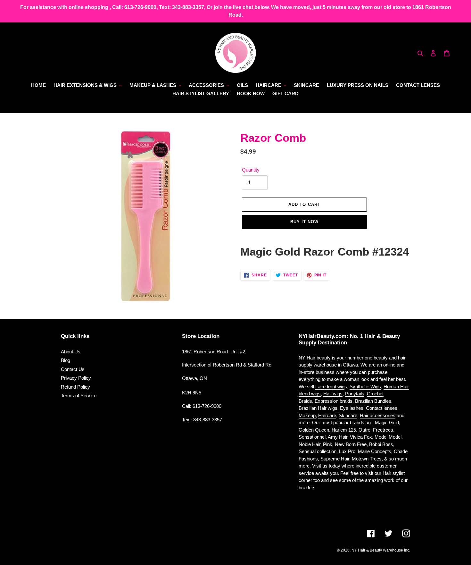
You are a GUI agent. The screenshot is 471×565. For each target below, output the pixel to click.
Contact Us (73, 369)
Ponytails (354, 393)
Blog (65, 360)
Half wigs (333, 393)
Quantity (251, 170)
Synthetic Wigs (365, 386)
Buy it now (304, 221)
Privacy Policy (76, 378)
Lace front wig (329, 386)
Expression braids (333, 401)
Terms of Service (78, 395)
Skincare (348, 415)
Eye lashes (351, 408)
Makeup (307, 415)
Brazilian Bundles (373, 401)
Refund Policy (75, 387)
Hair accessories (377, 415)
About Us (70, 351)
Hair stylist (394, 473)
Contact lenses (381, 408)
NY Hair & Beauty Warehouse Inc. (380, 550)
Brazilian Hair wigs (318, 408)
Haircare (327, 415)
